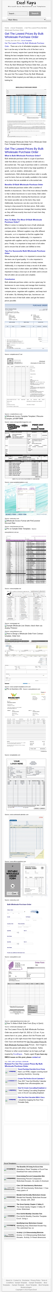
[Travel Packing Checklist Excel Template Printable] (11, 1071)
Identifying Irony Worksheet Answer (30, 1223)
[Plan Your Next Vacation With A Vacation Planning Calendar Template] (11, 1099)
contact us (36, 1057)
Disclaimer (26, 1280)
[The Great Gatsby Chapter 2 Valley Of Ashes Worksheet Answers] (10, 1206)
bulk (9, 1061)
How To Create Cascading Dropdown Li (32, 1088)
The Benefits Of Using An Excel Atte (30, 1167)
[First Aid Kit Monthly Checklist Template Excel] (10, 1216)
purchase (18, 1061)
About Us (9, 1280)
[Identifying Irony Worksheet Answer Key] (10, 1225)
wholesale (25, 1061)
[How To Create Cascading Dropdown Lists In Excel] (11, 1090)
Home (7, 28)
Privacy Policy (35, 1280)
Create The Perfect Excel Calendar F (31, 1079)
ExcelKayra (17, 1054)
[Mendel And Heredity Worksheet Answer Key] (10, 1197)
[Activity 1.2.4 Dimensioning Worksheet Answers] (10, 1236)
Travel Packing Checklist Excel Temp (31, 1069)
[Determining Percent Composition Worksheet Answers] (10, 1178)
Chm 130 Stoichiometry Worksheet (29, 1185)
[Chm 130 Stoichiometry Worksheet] (10, 1189)
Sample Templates (35, 1283)
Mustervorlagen (26, 1287)
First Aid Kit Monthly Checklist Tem (29, 1214)
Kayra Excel (32, 1290)
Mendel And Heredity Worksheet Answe (31, 1195)
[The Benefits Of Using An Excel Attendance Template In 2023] (10, 1169)
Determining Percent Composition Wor (31, 1176)
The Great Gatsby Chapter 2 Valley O (30, 1204)
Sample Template (21, 1283)
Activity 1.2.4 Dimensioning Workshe (30, 1232)
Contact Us (17, 1280)
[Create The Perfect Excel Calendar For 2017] (11, 1080)
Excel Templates (17, 28)
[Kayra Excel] (26, 7)
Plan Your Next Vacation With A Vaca (31, 1097)
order (13, 1061)
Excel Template (31, 1285)
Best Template (44, 1285)
